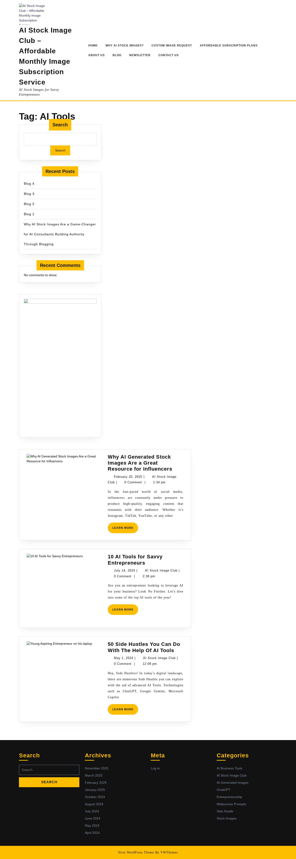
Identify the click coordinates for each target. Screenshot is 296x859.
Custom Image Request (171, 45)
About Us (96, 55)
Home (93, 45)
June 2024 (92, 818)
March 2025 (93, 775)
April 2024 (92, 833)
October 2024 (95, 797)
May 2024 (92, 825)
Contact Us (168, 55)
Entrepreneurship (229, 797)
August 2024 (94, 804)
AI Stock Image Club (161, 570)
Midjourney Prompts (231, 804)
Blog (117, 55)
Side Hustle (225, 811)
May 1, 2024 (123, 658)
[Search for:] (49, 771)
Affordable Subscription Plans (229, 45)
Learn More (125, 526)
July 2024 (92, 811)
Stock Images (227, 818)
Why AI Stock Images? (124, 45)
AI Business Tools (229, 768)
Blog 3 (29, 194)
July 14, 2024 (124, 570)
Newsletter (140, 55)
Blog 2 (29, 204)
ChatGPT (223, 790)
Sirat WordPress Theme (136, 852)
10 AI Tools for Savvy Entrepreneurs (135, 560)
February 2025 (96, 782)
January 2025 (95, 790)
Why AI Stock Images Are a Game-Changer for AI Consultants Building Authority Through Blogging (60, 234)
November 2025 (96, 768)
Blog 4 (29, 183)
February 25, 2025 (128, 476)
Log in (155, 768)
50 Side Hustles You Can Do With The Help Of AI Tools (144, 647)
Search (60, 124)
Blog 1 (29, 214)
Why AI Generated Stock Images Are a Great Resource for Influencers (140, 463)
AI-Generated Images (232, 782)
